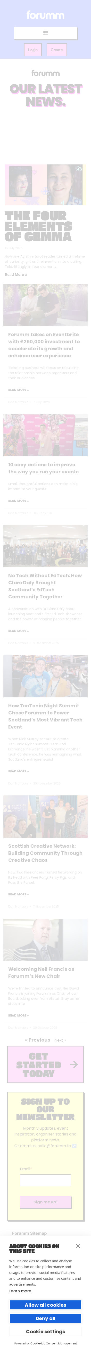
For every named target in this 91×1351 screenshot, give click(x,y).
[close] (78, 1246)
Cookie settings (45, 1331)
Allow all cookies (45, 1305)
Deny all (46, 1318)
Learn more (20, 1291)
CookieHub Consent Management (53, 1343)
